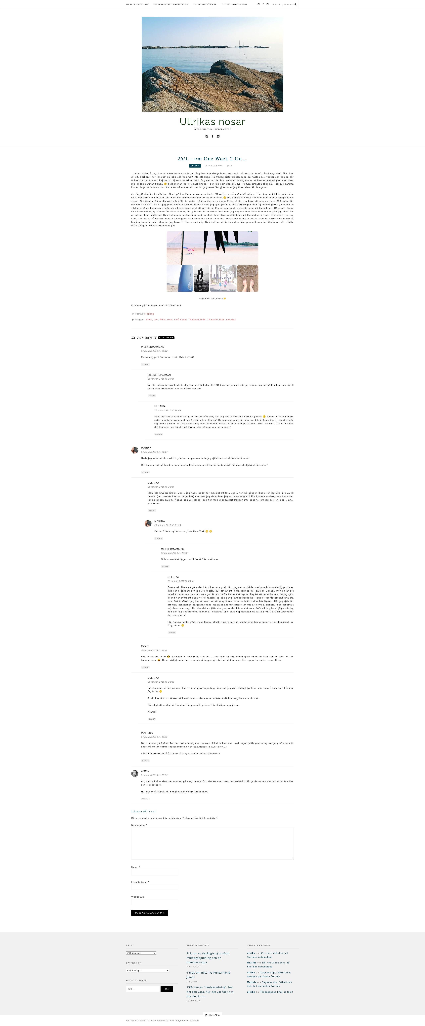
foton (149, 319)
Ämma (145, 771)
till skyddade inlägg (234, 4)
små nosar (180, 319)
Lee (156, 319)
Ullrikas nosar (213, 121)
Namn (135, 867)
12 (230, 166)
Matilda (147, 733)
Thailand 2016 (216, 319)
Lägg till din (166, 338)
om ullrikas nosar (137, 4)
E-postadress (140, 882)
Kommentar (139, 825)
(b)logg (195, 166)
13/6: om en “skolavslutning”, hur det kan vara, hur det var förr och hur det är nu (210, 991)
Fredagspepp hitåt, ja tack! (276, 992)
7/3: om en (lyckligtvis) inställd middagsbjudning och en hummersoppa (208, 958)
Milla (163, 319)
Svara (145, 364)
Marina (146, 448)
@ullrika (214, 1015)
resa (170, 319)
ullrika (160, 406)
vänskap (231, 319)
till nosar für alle (205, 4)
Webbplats (137, 896)
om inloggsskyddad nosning (171, 4)
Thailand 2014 (197, 319)
